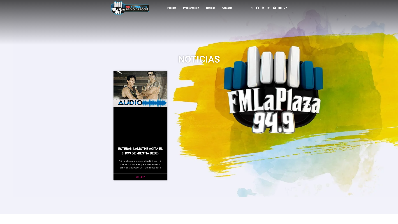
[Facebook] (257, 8)
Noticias (210, 7)
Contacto (227, 7)
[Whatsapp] (252, 8)
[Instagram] (269, 8)
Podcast (171, 7)
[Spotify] (274, 8)
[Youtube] (280, 8)
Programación (191, 7)
